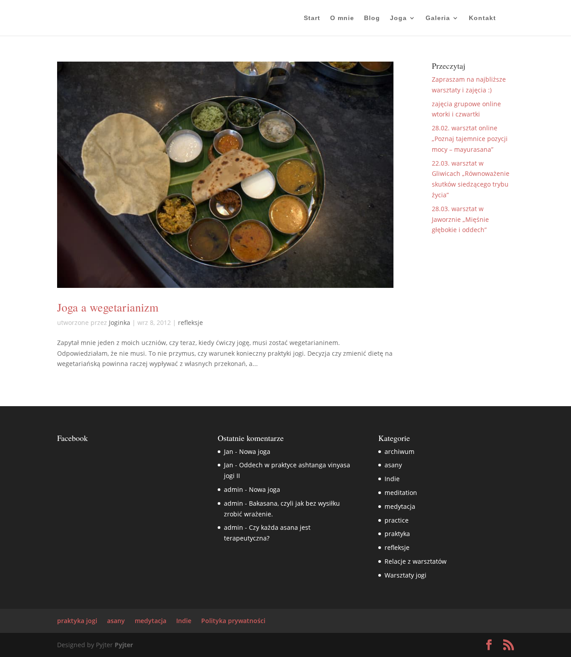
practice (397, 520)
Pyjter (124, 644)
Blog (372, 18)
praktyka (397, 533)
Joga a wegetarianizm (107, 307)
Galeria (438, 18)
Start (312, 18)
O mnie (342, 18)
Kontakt (482, 18)
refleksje (190, 322)
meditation (401, 492)
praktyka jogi (77, 620)
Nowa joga (254, 451)
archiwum (399, 451)
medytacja (400, 506)
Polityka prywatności (233, 620)
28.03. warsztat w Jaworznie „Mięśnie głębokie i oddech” (460, 219)
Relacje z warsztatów (416, 561)
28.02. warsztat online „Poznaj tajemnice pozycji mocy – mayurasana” (470, 139)
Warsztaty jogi (405, 575)
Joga (398, 18)
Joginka (119, 322)
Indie (392, 478)
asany (393, 465)
